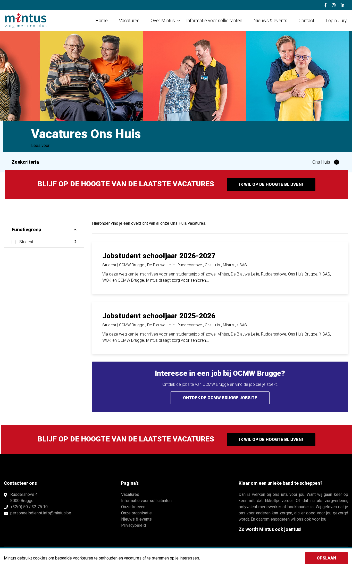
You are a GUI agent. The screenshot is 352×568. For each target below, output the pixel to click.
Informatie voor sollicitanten (214, 20)
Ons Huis (321, 162)
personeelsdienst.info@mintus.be (40, 513)
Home (101, 20)
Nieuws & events (270, 20)
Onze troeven (133, 506)
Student (48, 241)
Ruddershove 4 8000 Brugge (24, 497)
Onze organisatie (136, 513)
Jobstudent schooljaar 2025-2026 (158, 316)
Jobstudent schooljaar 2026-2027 (158, 256)
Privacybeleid (133, 525)
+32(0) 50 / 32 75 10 (29, 506)
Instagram (334, 5)
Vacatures (129, 20)
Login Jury (336, 20)
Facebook (325, 5)
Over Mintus (163, 20)
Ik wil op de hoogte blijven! (271, 184)
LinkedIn (342, 5)
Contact (306, 20)
